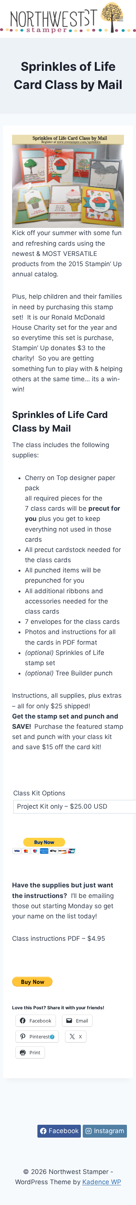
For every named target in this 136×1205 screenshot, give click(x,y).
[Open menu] (120, 19)
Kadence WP (101, 1182)
